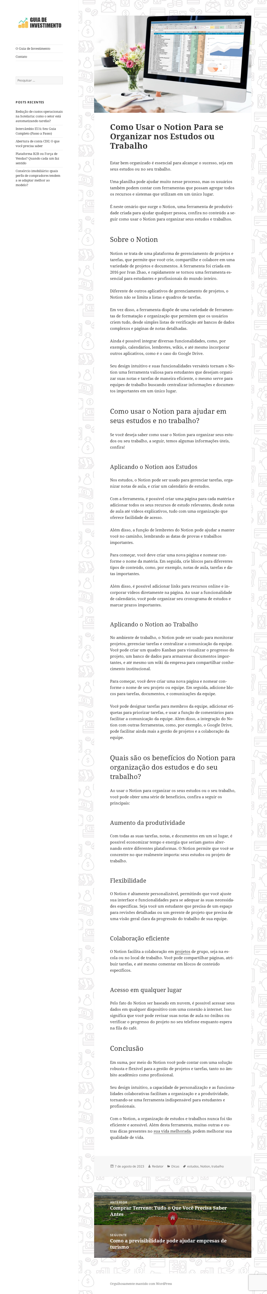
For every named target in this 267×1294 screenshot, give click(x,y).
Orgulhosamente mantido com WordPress (141, 1284)
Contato (21, 56)
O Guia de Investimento (33, 48)
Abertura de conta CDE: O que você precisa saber (37, 143)
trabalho (217, 1166)
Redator (157, 1166)
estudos (193, 1166)
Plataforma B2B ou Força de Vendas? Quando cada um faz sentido (37, 158)
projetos (182, 951)
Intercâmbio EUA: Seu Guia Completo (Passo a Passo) (36, 131)
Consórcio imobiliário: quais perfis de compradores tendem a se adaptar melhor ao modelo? (38, 178)
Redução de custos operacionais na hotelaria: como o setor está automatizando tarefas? (39, 116)
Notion (205, 1166)
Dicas (175, 1166)
